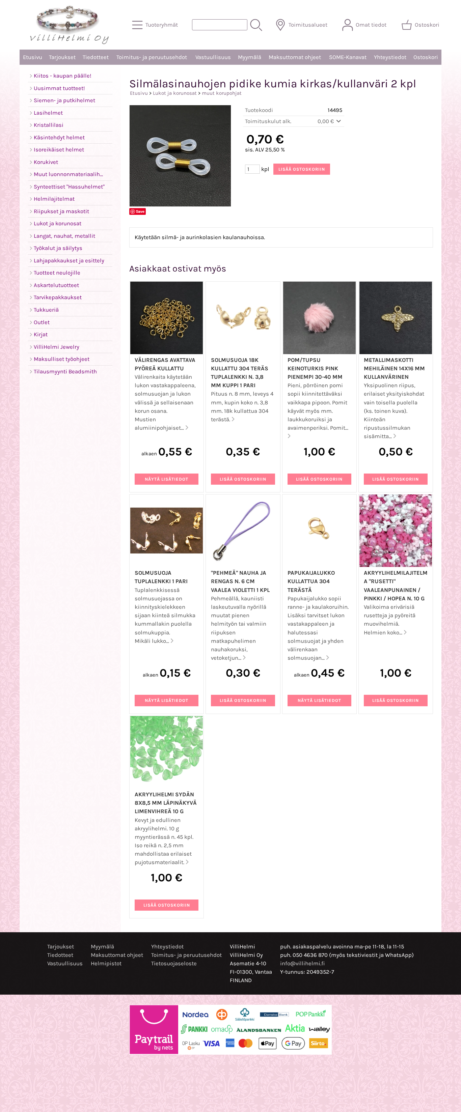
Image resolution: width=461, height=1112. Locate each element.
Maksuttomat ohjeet (295, 57)
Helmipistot (106, 963)
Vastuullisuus (213, 57)
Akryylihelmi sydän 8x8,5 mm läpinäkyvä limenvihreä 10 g (166, 803)
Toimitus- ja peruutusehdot (151, 57)
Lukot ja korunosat (175, 93)
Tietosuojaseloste (174, 963)
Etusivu (32, 57)
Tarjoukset (62, 57)
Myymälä (249, 57)
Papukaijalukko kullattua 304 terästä (311, 581)
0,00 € (326, 121)
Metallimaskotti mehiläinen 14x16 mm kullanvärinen (394, 368)
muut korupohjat (222, 93)
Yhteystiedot (390, 57)
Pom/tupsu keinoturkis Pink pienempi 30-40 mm (315, 368)
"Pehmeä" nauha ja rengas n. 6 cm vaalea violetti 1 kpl (240, 581)
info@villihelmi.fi (302, 963)
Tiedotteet (96, 57)
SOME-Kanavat (348, 57)
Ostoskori (425, 57)
